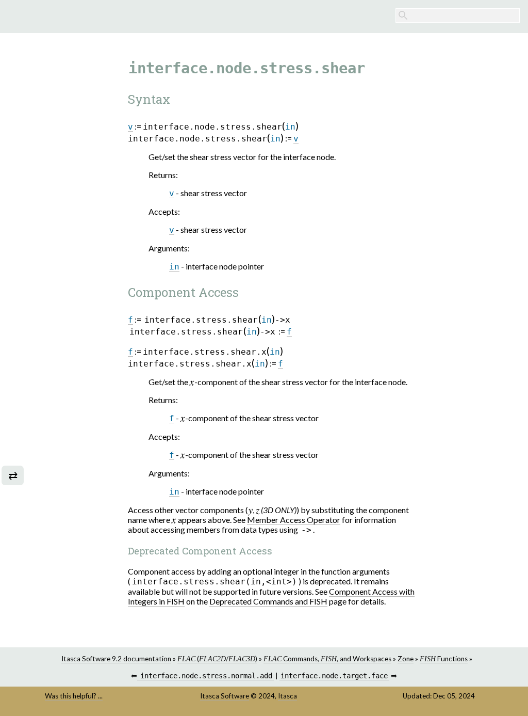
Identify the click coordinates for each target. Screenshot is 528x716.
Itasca (287, 696)
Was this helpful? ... (74, 696)
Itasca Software (224, 696)
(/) (217, 659)
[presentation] (192, 381)
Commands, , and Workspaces (327, 659)
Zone (406, 659)
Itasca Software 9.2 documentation (116, 659)
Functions (444, 659)
